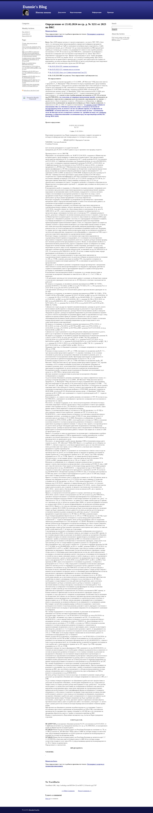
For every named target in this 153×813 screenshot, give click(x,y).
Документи (62, 12)
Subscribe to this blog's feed (31, 90)
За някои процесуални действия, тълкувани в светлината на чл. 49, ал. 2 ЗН (31, 59)
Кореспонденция (76, 12)
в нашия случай (91, 105)
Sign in (47, 798)
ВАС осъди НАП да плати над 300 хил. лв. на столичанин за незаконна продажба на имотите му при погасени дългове (31, 54)
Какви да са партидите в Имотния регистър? (29, 63)
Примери (110, 12)
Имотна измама (43, 12)
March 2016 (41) (27, 36)
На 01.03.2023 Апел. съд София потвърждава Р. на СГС (68, 72)
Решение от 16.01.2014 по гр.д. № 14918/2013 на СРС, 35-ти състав (31, 81)
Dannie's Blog (35, 7)
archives (125, 39)
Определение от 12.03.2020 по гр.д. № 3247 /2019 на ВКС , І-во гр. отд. (31, 68)
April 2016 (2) (26, 34)
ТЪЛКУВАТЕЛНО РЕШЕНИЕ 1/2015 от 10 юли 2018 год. (30, 85)
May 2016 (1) (26, 32)
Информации (96, 12)
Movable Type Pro (34, 810)
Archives (31, 28)
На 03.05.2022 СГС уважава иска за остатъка (64, 69)
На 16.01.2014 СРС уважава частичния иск (63, 66)
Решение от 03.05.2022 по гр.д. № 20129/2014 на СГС (31, 76)
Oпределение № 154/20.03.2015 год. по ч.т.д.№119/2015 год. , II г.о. (31, 48)
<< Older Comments (68, 791)
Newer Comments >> (84, 791)
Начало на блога (51, 31)
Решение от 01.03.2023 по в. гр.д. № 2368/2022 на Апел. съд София (31, 73)
